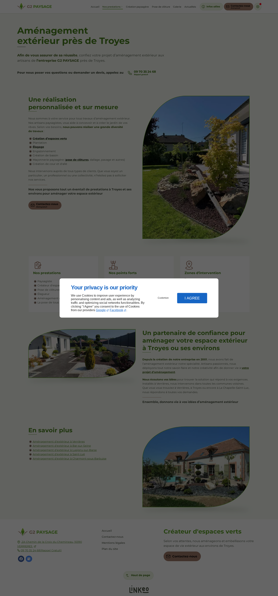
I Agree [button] (192, 298)
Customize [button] (163, 298)
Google (101, 310)
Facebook (116, 310)
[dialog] (139, 298)
